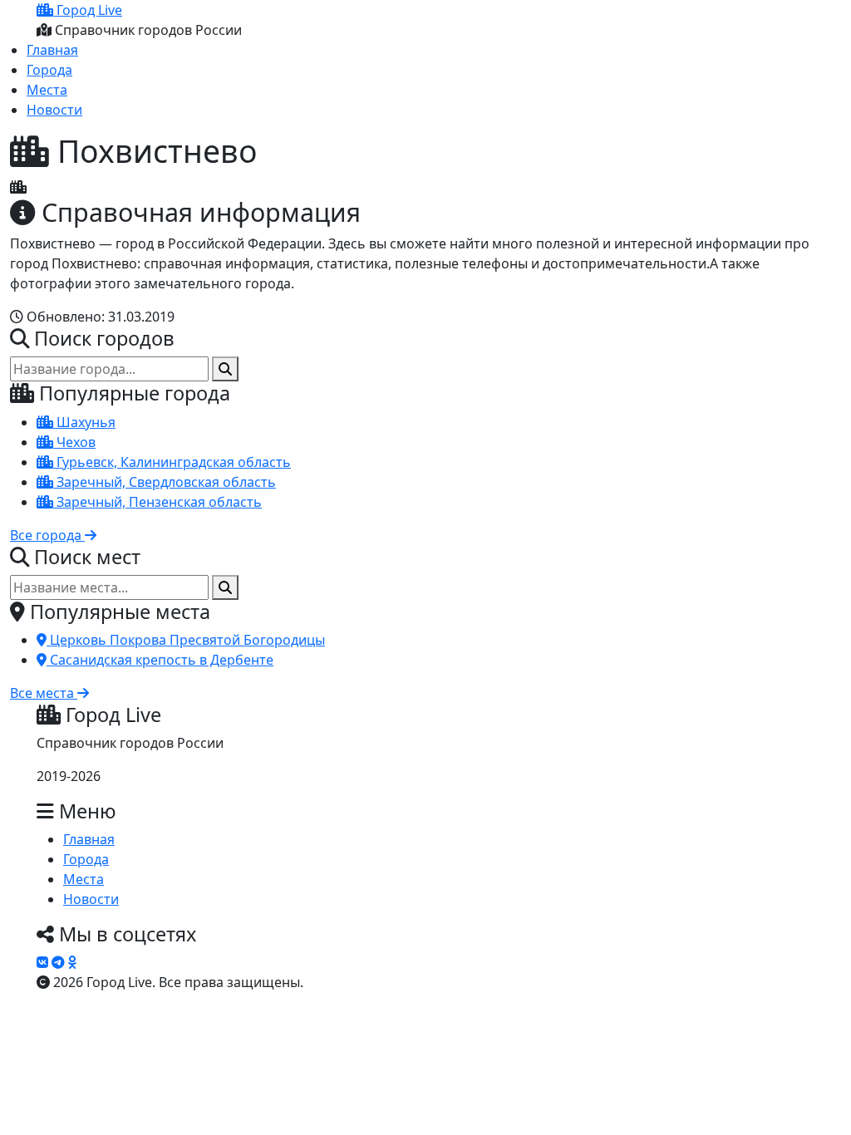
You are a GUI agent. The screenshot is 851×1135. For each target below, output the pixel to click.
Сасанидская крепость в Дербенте (160, 660)
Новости (54, 110)
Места (47, 90)
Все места (43, 693)
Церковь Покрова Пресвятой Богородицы (186, 640)
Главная (52, 50)
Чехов (74, 442)
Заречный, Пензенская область (157, 502)
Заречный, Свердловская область (164, 482)
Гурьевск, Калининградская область (172, 462)
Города (49, 70)
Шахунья (84, 422)
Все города (47, 535)
